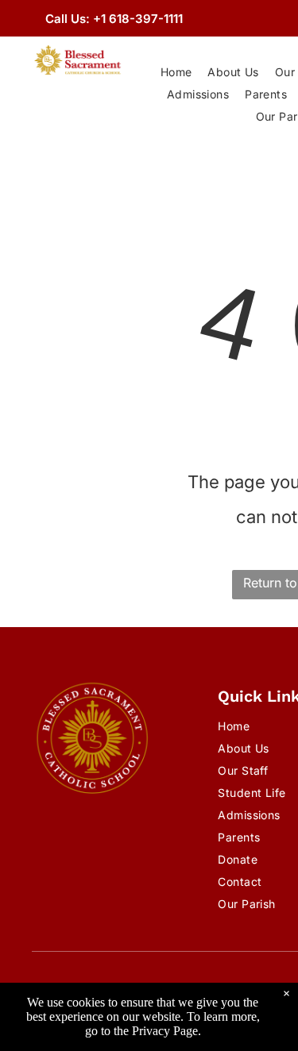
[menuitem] (176, 72)
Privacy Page (165, 1031)
